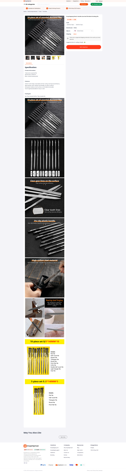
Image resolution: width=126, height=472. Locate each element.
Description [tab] (29, 63)
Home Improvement (32, 11)
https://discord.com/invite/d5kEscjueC (27, 463)
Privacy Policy (95, 470)
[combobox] (81, 31)
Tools (40, 11)
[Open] (92, 31)
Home (25, 11)
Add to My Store (84, 47)
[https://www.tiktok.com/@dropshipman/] (24, 463)
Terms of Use (89, 470)
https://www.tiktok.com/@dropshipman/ (25, 463)
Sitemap (100, 470)
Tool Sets (45, 11)
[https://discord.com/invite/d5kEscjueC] (26, 463)
